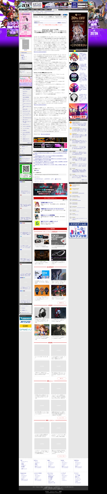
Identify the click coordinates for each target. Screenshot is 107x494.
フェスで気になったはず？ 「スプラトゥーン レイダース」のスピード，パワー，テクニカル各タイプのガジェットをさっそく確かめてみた (25, 246)
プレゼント (23, 148)
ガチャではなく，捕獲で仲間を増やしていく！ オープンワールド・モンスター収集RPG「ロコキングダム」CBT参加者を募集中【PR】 (42, 338)
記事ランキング (24, 468)
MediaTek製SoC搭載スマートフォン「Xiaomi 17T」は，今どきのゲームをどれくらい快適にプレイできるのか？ (42, 413)
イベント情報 (77, 475)
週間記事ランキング (25, 146)
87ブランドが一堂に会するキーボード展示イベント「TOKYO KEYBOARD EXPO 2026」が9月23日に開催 (58, 246)
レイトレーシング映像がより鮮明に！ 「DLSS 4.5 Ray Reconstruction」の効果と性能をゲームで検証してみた (41, 262)
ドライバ (41, 11)
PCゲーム (23, 156)
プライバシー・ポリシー (54, 491)
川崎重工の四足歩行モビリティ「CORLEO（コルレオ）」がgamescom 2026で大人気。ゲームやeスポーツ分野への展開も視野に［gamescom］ (79, 124)
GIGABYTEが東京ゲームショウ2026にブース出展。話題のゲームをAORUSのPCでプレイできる (58, 262)
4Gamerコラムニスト (26, 124)
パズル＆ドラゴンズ (75, 211)
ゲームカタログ (78, 482)
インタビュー (32, 11)
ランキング (85, 0)
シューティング (78, 479)
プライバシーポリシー (25, 305)
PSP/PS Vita (76, 460)
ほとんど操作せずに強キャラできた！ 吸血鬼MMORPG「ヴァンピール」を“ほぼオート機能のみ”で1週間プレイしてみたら (25, 233)
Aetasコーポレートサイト (25, 312)
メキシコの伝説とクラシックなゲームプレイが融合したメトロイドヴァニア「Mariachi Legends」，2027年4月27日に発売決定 (58, 298)
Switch (37, 9)
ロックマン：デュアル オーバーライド (78, 207)
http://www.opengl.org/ (45, 134)
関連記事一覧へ (65, 151)
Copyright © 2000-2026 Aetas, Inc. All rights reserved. (53, 492)
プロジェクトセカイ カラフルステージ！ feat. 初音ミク (79, 219)
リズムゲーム (77, 480)
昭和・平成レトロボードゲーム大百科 (27, 122)
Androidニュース (51, 475)
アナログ (64, 9)
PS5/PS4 (32, 9)
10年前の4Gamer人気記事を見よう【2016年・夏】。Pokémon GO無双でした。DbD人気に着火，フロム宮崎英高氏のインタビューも (25, 218)
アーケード (76, 473)
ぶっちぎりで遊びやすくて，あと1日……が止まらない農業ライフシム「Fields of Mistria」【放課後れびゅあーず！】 (58, 357)
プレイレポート (51, 462)
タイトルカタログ (38, 467)
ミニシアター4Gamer (26, 128)
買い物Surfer (25, 130)
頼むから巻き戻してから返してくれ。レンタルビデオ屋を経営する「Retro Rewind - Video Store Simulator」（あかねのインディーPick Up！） (58, 374)
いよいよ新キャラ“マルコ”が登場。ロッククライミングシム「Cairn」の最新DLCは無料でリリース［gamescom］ (79, 176)
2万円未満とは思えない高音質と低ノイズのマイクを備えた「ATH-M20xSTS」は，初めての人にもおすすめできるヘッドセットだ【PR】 (41, 321)
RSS (20, 0)
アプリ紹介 (50, 479)
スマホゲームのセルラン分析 (27, 104)
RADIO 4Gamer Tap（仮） (27, 111)
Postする (62, 14)
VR (50, 9)
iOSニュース (50, 474)
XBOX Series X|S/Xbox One (26, 158)
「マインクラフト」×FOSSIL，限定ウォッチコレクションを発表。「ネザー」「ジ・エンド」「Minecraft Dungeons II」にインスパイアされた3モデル (42, 298)
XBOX (28, 9)
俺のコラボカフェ (25, 119)
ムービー (37, 11)
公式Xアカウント (25, 0)
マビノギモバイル (75, 214)
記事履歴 (80, 0)
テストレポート (26, 11)
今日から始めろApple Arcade (27, 117)
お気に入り (76, 0)
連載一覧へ (61, 378)
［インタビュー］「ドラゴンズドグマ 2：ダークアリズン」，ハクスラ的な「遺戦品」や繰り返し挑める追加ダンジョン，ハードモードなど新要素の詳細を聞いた (25, 301)
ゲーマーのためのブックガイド (27, 115)
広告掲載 (60, 491)
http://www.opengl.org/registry (40, 51)
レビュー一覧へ (61, 417)
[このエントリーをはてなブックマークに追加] (66, 15)
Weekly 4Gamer (25, 91)
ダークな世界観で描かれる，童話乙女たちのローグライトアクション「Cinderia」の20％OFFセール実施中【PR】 (58, 320)
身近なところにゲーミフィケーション (27, 135)
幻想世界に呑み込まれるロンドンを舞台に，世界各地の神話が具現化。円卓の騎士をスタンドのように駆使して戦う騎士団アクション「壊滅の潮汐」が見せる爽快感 (58, 413)
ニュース (23, 56)
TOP (21, 9)
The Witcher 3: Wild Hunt (76, 196)
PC (24, 9)
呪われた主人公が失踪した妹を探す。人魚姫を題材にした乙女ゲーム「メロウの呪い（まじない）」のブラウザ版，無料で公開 (58, 282)
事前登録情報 (50, 476)
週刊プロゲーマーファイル (27, 95)
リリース (37, 181)
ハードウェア (55, 9)
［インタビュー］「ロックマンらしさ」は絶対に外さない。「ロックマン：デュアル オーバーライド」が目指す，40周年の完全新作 (25, 288)
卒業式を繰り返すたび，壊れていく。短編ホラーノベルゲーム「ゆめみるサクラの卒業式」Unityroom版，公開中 (79, 135)
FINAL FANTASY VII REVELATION (78, 193)
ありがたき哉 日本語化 (26, 132)
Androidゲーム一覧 (51, 482)
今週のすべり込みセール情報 (27, 107)
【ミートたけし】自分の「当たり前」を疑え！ (41, 357)
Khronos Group (24, 52)
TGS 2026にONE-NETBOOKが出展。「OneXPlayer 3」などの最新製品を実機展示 (42, 246)
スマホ (41, 9)
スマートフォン (50, 473)
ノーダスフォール (75, 189)
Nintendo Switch (24, 161)
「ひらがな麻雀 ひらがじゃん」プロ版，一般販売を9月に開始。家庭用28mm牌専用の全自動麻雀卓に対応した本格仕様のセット (79, 170)
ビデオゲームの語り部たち (27, 126)
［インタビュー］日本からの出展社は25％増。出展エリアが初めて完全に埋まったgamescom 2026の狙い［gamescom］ (25, 274)
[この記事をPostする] (59, 14)
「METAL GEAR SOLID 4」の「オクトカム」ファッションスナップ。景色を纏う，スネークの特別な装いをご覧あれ (25, 192)
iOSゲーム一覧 (51, 481)
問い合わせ (37, 0)
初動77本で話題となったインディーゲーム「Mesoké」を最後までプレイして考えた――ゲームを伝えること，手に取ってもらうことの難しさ (25, 259)
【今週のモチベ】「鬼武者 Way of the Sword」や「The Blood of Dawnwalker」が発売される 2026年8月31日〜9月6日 (42, 373)
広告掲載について (24, 310)
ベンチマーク (64, 480)
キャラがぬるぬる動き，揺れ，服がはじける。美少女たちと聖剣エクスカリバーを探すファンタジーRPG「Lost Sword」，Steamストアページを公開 (79, 130)
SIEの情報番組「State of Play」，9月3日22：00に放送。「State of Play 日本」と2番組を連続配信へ (42, 282)
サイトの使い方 (31, 0)
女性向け (45, 9)
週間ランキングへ (84, 179)
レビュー (21, 11)
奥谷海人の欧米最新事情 (26, 89)
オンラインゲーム (24, 461)
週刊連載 (23, 466)
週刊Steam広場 (25, 109)
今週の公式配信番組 (26, 97)
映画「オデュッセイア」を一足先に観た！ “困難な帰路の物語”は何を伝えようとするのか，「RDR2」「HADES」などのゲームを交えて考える (25, 205)
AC (59, 9)
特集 (22, 57)
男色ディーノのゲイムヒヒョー (27, 101)
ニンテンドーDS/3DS (37, 473)
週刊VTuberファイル (26, 99)
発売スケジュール (38, 466)
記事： (28, 72)
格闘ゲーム (77, 476)
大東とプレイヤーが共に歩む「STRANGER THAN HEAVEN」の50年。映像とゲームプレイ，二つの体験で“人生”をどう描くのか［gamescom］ (59, 452)
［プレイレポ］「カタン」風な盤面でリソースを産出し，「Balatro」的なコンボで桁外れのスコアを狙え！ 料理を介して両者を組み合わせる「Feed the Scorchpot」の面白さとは (59, 397)
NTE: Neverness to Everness (76, 200)
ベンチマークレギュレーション (49, 11)
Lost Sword (74, 186)
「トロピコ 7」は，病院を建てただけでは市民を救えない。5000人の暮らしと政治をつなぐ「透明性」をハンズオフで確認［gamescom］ (79, 159)
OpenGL (23, 71)
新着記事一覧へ (61, 302)
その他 (76, 481)
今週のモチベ (25, 93)
